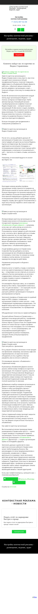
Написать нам (19, 29)
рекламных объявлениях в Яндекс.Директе (15, 224)
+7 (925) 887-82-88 (19, 22)
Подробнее (19, 54)
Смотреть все (19, 532)
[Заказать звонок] (22, 29)
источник (13, 487)
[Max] (15, 29)
